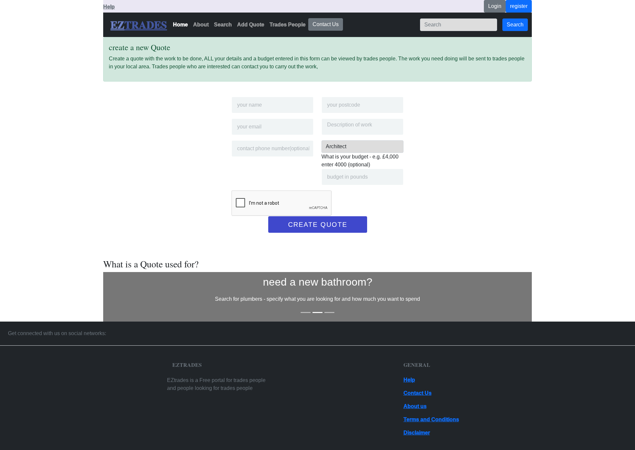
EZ (117, 24)
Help (109, 7)
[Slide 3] (329, 312)
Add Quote (250, 24)
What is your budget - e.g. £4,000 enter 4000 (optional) (360, 160)
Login (494, 6)
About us (415, 406)
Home (180, 24)
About (201, 24)
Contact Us (326, 24)
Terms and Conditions (431, 419)
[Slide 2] (317, 312)
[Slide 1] (306, 312)
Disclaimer (416, 432)
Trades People (288, 24)
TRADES (145, 24)
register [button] (519, 6)
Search (223, 24)
